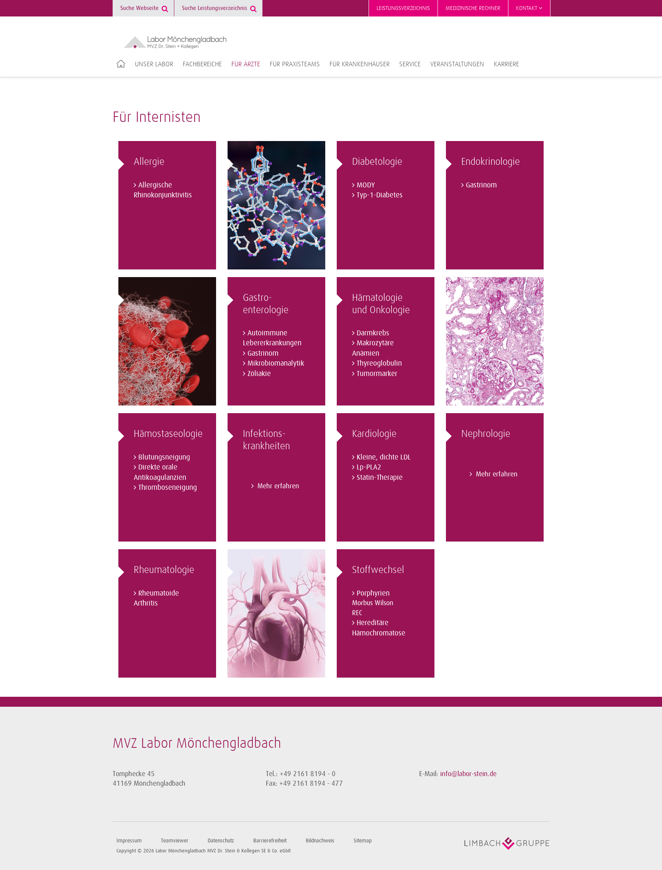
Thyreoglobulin (379, 363)
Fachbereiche (202, 64)
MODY (366, 185)
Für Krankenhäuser (359, 64)
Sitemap (363, 840)
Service (410, 64)
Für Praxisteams (295, 64)
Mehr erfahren (278, 486)
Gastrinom (263, 353)
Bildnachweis (320, 840)
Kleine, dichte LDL (384, 457)
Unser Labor (154, 64)
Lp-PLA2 (369, 467)
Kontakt (527, 8)
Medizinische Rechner (473, 8)
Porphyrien (373, 593)
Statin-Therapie (380, 477)
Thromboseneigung (167, 487)
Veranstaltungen (457, 64)
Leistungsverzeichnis (403, 8)
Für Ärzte (245, 64)
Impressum (129, 840)
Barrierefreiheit (270, 840)
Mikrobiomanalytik (275, 363)
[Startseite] (175, 42)
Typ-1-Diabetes (380, 195)
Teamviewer (174, 840)
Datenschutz (221, 840)
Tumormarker (377, 373)
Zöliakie (259, 373)
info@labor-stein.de (468, 774)
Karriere (506, 64)
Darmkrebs (373, 333)
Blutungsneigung (164, 457)
